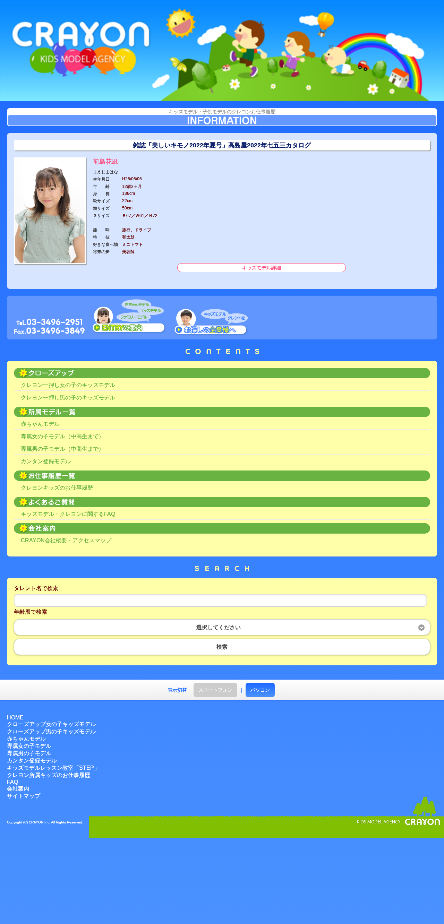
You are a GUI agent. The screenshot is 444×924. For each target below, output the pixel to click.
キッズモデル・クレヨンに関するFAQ (68, 514)
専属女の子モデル (29, 746)
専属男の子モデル (29, 753)
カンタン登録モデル (46, 461)
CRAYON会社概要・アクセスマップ (66, 540)
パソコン (260, 690)
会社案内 (18, 789)
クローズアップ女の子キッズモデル (51, 724)
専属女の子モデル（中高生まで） (62, 436)
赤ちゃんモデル (40, 424)
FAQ (12, 782)
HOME (15, 717)
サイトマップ (23, 796)
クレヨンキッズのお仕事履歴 (57, 488)
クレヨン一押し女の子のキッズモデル (68, 385)
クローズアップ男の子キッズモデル (51, 731)
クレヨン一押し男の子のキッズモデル (68, 397)
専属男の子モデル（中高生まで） (62, 449)
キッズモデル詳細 (261, 267)
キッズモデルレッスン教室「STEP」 (53, 768)
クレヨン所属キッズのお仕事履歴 (48, 775)
